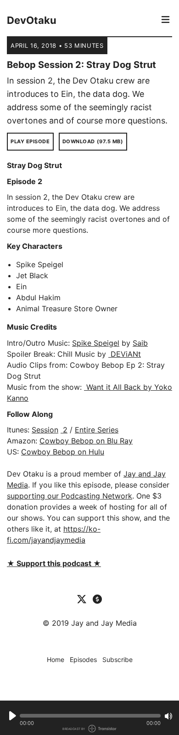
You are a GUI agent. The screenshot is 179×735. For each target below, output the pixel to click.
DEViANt (124, 354)
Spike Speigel (95, 343)
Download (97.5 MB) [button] (92, 141)
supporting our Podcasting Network (69, 495)
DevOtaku (31, 20)
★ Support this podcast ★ (54, 563)
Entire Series (96, 429)
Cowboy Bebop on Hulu (62, 451)
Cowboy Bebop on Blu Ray (86, 440)
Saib (140, 343)
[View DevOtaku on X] (81, 598)
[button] (90, 716)
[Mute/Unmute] (168, 716)
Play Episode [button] (30, 141)
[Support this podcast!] (97, 598)
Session (45, 429)
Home (55, 659)
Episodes (83, 659)
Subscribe (117, 659)
